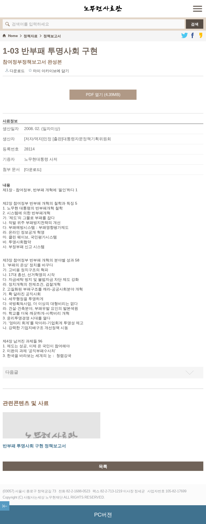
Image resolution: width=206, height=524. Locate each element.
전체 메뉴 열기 (197, 8)
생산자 (9, 138)
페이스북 (193, 35)
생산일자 (11, 128)
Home (13, 36)
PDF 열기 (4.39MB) (103, 94)
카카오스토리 (201, 35)
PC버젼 (103, 515)
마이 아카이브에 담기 (30, 70)
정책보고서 (52, 36)
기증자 (9, 159)
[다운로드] (32, 169)
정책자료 (31, 36)
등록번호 (11, 149)
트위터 (185, 35)
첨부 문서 (11, 169)
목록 (103, 466)
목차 (4, 506)
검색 (194, 24)
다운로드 (7, 70)
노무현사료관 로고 (103, 8)
